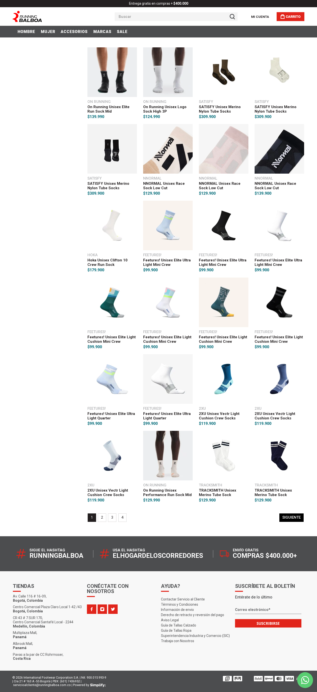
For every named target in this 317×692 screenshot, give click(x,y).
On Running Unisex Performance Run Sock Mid (167, 492)
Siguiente (291, 517)
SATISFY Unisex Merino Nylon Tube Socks (220, 109)
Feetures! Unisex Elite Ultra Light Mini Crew (167, 262)
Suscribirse (268, 623)
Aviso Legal (170, 620)
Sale (122, 31)
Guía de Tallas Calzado (178, 625)
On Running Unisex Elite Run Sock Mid (108, 109)
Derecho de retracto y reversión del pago (192, 615)
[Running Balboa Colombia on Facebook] (91, 609)
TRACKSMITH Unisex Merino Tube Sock (217, 492)
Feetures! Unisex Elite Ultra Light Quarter (111, 415)
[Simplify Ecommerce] (98, 685)
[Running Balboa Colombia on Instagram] (102, 609)
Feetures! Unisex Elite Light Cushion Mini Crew (111, 339)
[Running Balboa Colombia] (42, 16)
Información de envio (177, 610)
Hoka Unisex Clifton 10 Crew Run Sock (107, 262)
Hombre (26, 31)
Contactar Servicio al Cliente (183, 599)
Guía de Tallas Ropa (176, 630)
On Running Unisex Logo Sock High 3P (164, 109)
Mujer (48, 31)
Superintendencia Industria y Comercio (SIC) (195, 636)
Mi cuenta (260, 17)
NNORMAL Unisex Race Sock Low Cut (164, 185)
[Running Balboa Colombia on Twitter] (113, 609)
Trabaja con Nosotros (177, 641)
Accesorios (74, 31)
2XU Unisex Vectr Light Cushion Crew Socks (219, 415)
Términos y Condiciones (179, 604)
